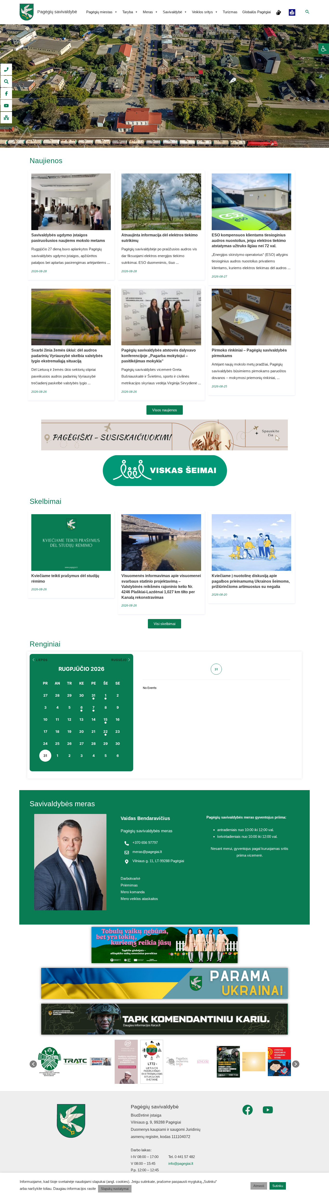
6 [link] (81, 707)
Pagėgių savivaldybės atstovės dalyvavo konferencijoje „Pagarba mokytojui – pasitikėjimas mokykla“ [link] (158, 355)
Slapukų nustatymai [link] (115, 1189)
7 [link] (93, 707)
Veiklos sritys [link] (202, 12)
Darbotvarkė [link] (130, 878)
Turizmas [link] (230, 12)
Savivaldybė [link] (172, 12)
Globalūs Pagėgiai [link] (256, 12)
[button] (33, 1064)
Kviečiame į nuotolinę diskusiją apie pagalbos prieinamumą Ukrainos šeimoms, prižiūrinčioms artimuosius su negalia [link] (251, 581)
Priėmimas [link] (129, 885)
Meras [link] (148, 12)
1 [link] (105, 695)
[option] (49, 1062)
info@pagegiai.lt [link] (180, 1163)
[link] (323, 48)
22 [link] (105, 731)
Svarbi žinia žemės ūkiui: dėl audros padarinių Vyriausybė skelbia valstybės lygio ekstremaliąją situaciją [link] (67, 355)
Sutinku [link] (277, 1186)
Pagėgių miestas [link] (99, 12)
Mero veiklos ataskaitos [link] (139, 899)
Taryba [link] (127, 12)
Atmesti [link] (258, 1186)
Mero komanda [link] (133, 892)
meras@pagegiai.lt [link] (147, 852)
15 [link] (105, 719)
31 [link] (93, 695)
